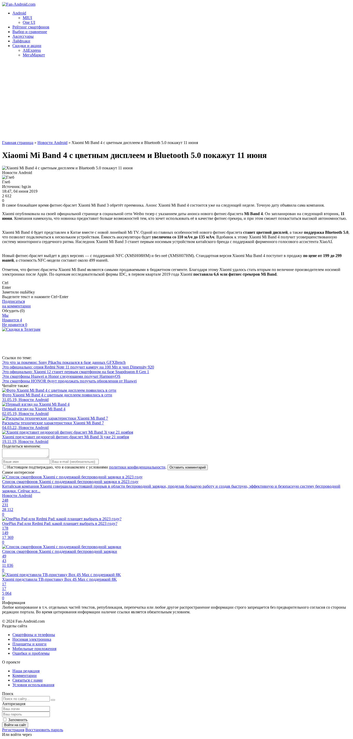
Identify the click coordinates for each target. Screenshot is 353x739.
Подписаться (16, 303)
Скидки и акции (26, 45)
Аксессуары (23, 36)
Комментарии (24, 675)
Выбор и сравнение (29, 31)
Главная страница (17, 142)
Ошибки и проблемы (31, 653)
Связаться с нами (27, 680)
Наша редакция (26, 671)
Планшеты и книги (29, 644)
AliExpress (32, 50)
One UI (29, 22)
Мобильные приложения (34, 648)
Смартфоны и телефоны (33, 634)
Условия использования (33, 685)
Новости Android (52, 142)
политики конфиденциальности (137, 467)
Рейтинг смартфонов (30, 27)
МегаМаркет (34, 55)
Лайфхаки (21, 41)
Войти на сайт (15, 725)
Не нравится (14, 324)
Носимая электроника (31, 639)
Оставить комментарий (188, 467)
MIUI (27, 18)
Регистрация (13, 730)
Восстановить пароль (44, 730)
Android (19, 13)
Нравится (12, 320)
